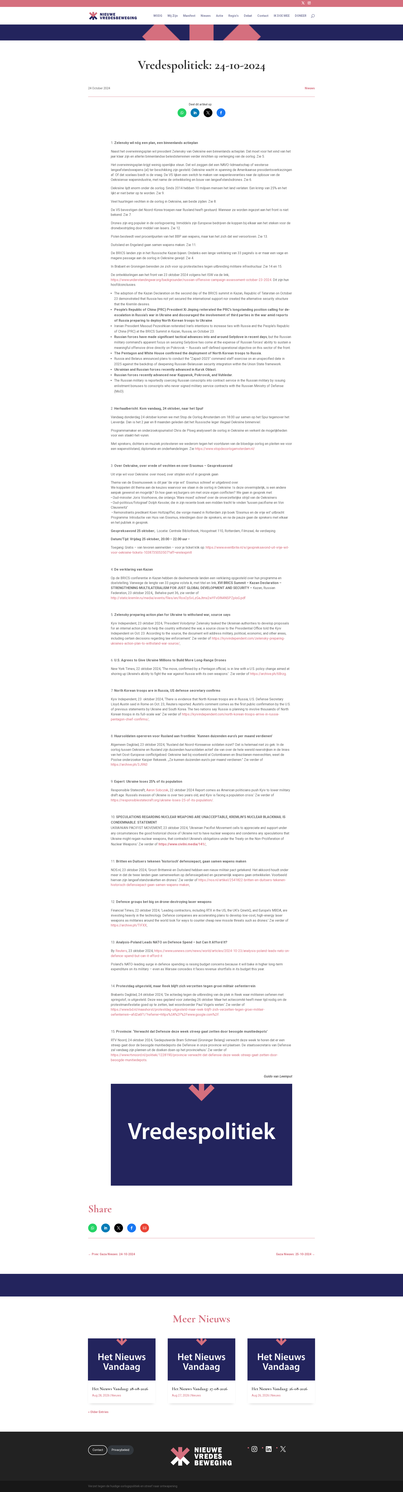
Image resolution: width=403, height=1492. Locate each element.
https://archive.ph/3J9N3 (129, 765)
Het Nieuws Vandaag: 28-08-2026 (120, 1388)
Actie (219, 15)
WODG (157, 15)
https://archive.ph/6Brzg (268, 674)
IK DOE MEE (282, 15)
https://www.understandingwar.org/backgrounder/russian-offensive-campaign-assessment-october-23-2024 (191, 280)
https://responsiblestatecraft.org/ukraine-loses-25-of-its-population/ (162, 800)
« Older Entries (98, 1412)
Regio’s (233, 15)
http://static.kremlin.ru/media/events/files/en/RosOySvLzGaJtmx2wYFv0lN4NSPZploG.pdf (178, 598)
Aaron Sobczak (157, 790)
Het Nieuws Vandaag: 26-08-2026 (279, 1388)
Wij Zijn (172, 15)
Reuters (121, 951)
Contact (262, 15)
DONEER (300, 15)
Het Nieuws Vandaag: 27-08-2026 (200, 1388)
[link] (182, 112)
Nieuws (206, 15)
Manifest (189, 15)
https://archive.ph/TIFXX (129, 925)
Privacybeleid (120, 1450)
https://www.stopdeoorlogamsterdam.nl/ (225, 449)
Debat (248, 15)
